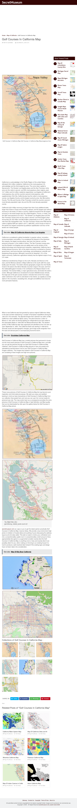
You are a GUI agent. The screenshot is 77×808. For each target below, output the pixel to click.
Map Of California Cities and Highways (40, 732)
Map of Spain (58, 256)
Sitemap (24, 800)
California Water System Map (12, 732)
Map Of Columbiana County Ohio (62, 65)
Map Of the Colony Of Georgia (61, 125)
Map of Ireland (69, 237)
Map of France (69, 234)
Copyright (37, 800)
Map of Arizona (69, 215)
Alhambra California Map (11, 757)
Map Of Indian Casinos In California (14, 783)
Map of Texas (58, 262)
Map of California (8, 42)
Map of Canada (58, 224)
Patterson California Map (35, 757)
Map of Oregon (69, 252)
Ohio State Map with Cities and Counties (63, 117)
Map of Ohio (58, 252)
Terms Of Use (45, 800)
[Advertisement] (38, 20)
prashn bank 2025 (55, 805)
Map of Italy (57, 241)
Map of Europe (69, 230)
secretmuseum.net (8, 529)
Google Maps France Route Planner (62, 109)
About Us (52, 800)
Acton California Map (34, 783)
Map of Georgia (59, 237)
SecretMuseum (12, 2)
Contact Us (31, 800)
